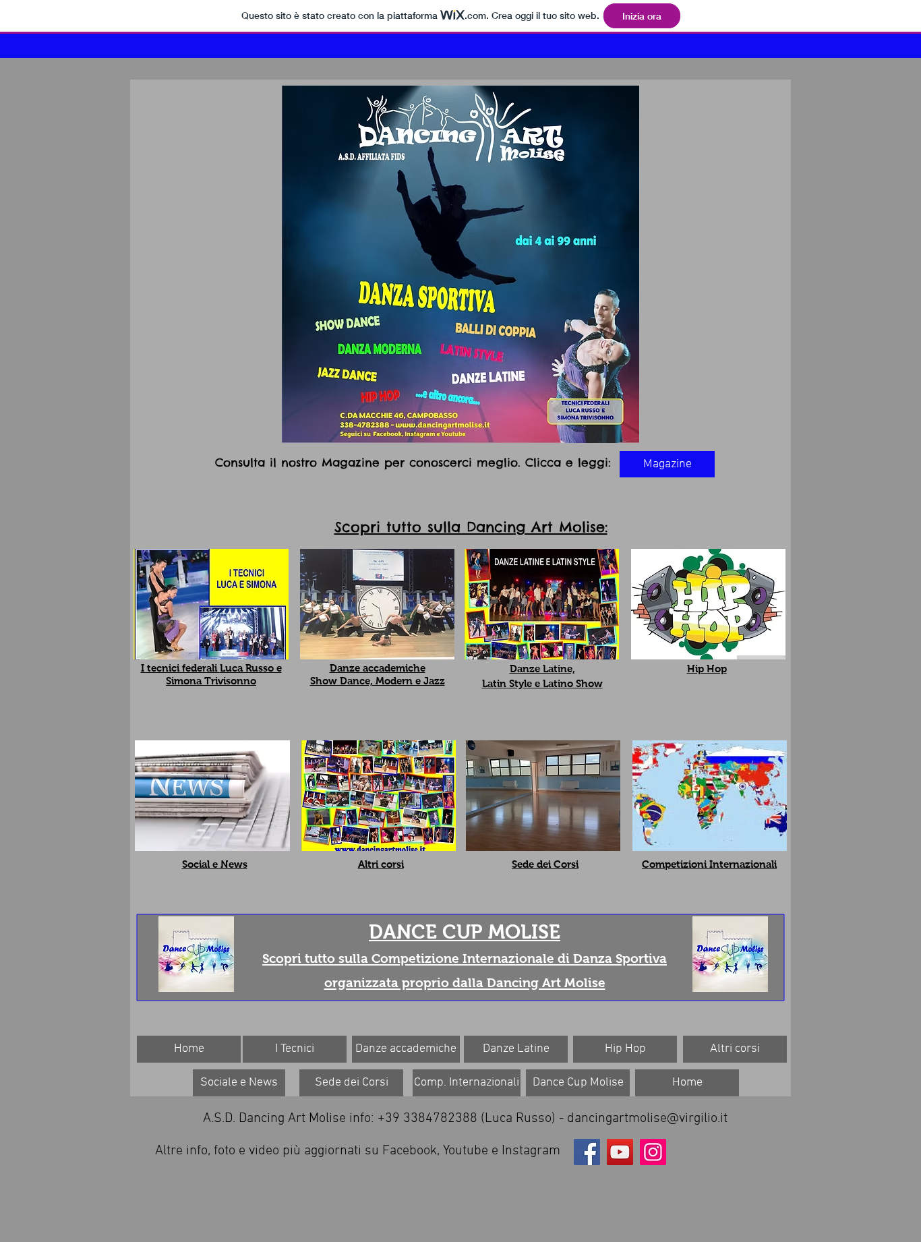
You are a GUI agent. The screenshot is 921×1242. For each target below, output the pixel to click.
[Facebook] (587, 1152)
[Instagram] (653, 1152)
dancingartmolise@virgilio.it (647, 1119)
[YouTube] (620, 1152)
